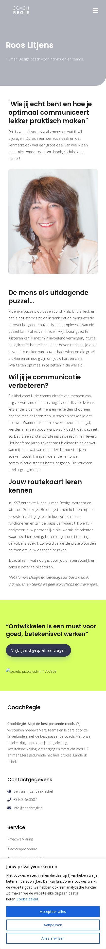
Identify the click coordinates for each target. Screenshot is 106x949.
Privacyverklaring (20, 839)
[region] (53, 903)
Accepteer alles (53, 911)
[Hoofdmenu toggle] (95, 10)
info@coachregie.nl (28, 808)
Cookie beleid (27, 899)
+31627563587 (25, 799)
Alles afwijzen (53, 938)
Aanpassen (53, 924)
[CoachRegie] (21, 10)
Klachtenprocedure (22, 849)
